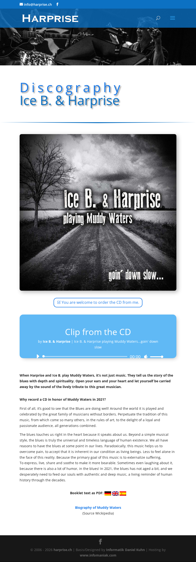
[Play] (38, 356)
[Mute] (146, 357)
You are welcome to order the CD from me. (100, 302)
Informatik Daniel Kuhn (125, 549)
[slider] (155, 356)
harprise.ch (63, 549)
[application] (98, 356)
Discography (71, 87)
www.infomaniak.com (98, 555)
